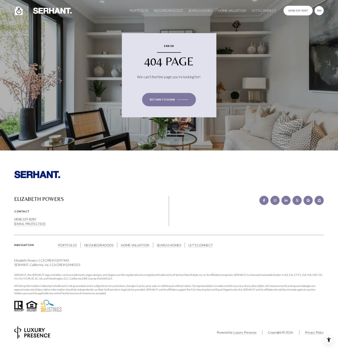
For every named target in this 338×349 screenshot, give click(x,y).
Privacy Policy (314, 332)
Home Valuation (232, 10)
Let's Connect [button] (201, 245)
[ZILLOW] (319, 200)
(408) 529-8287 (298, 10)
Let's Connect (264, 10)
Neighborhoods (168, 10)
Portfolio (138, 10)
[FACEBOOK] (264, 200)
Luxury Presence (245, 332)
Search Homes (200, 10)
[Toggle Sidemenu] (319, 10)
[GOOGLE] (308, 200)
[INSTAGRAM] (275, 200)
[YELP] (297, 200)
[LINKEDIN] (286, 200)
